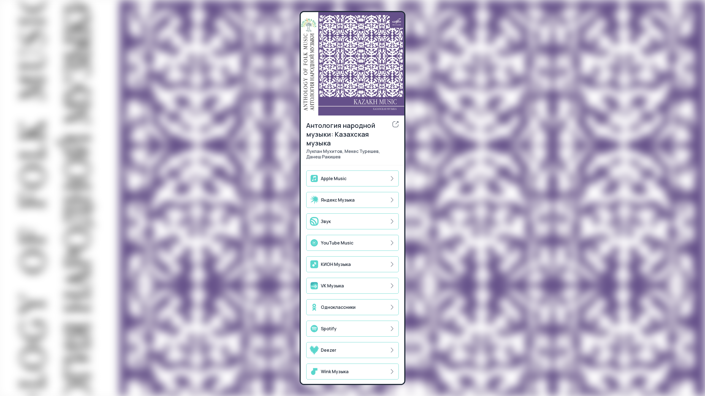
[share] (395, 124)
